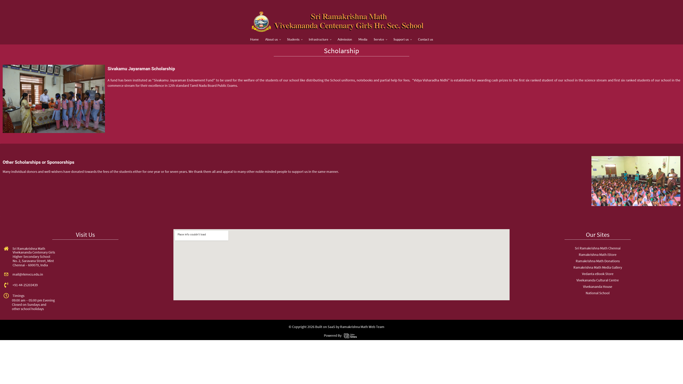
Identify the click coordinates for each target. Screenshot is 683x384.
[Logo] (339, 22)
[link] (54, 68)
